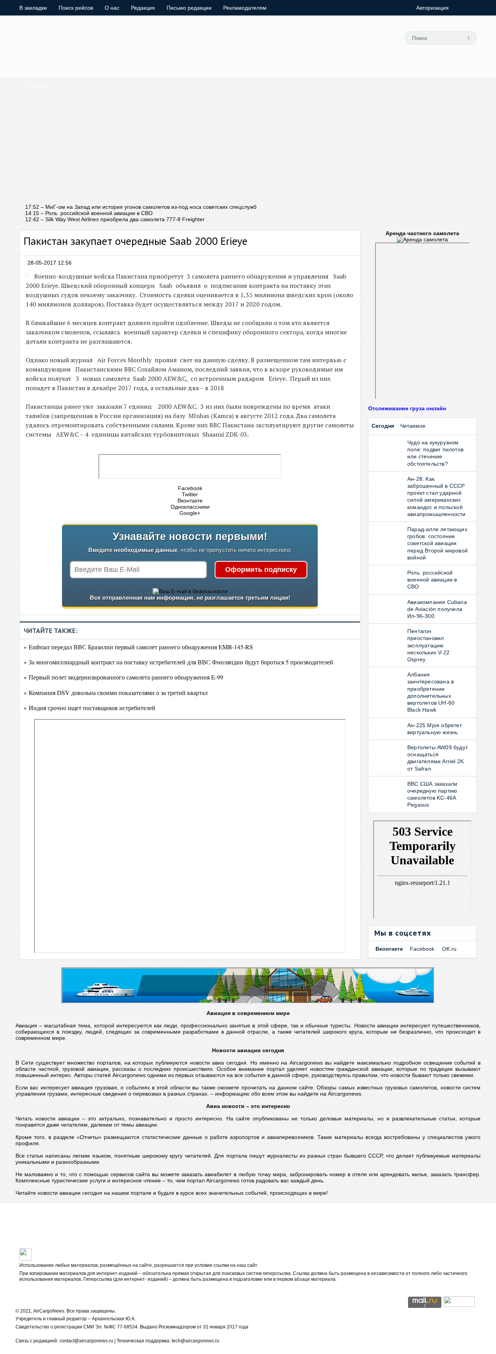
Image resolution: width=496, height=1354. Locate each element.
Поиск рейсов (76, 8)
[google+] (366, 37)
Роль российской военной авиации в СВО (432, 579)
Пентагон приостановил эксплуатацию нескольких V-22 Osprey (428, 645)
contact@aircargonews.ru (86, 1341)
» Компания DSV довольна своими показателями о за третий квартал (116, 692)
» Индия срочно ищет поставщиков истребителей (89, 708)
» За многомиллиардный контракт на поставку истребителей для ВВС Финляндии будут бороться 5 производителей (178, 662)
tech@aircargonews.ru (195, 1341)
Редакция (143, 8)
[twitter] (314, 37)
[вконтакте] (349, 37)
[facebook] (332, 37)
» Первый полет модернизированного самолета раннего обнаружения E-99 (123, 677)
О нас (112, 8)
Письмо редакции (189, 8)
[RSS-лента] (384, 37)
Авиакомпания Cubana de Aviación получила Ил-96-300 (437, 609)
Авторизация (432, 8)
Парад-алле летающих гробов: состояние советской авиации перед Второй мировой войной (437, 543)
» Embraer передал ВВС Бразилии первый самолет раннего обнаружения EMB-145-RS (138, 647)
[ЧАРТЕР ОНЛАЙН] (459, 1305)
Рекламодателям (245, 8)
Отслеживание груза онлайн (407, 408)
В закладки (33, 8)
